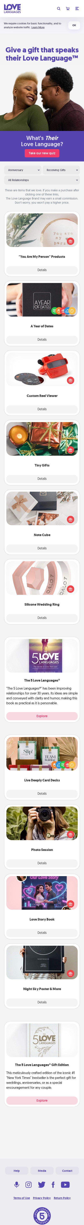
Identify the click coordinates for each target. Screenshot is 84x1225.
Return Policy (62, 1198)
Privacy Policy (42, 1198)
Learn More (37, 27)
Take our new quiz (42, 153)
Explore (42, 716)
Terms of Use (21, 1198)
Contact (67, 1171)
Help (17, 1171)
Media (42, 1171)
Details (42, 270)
